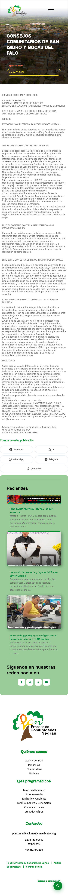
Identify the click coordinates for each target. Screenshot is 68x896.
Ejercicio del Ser (16, 66)
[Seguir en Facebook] (21, 682)
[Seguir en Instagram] (38, 682)
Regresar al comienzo (47, 880)
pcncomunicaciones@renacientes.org (34, 833)
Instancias (34, 764)
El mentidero (34, 769)
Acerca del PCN (34, 760)
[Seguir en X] (29, 682)
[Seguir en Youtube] (46, 682)
